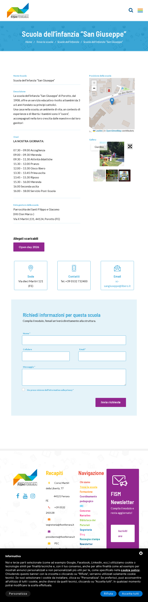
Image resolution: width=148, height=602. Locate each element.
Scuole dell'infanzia (68, 41)
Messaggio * (29, 367)
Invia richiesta (111, 402)
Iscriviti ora (122, 533)
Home (28, 41)
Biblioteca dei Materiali (87, 522)
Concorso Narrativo (85, 513)
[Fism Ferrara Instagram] (32, 497)
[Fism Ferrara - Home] (25, 476)
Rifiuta (108, 593)
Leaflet (98, 130)
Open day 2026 (29, 247)
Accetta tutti (130, 593)
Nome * (26, 333)
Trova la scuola (44, 41)
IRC (81, 506)
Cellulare (27, 349)
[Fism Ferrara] (17, 10)
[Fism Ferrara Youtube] (25, 497)
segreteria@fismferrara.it (60, 524)
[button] (112, 101)
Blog (82, 534)
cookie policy (130, 570)
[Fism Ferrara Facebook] (17, 497)
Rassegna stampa (90, 539)
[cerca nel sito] (131, 10)
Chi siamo (85, 482)
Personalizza (18, 593)
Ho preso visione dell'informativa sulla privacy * (50, 390)
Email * (82, 349)
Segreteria (86, 529)
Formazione (86, 491)
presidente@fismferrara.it (60, 536)
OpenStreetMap (114, 130)
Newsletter (86, 544)
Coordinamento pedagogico (88, 499)
